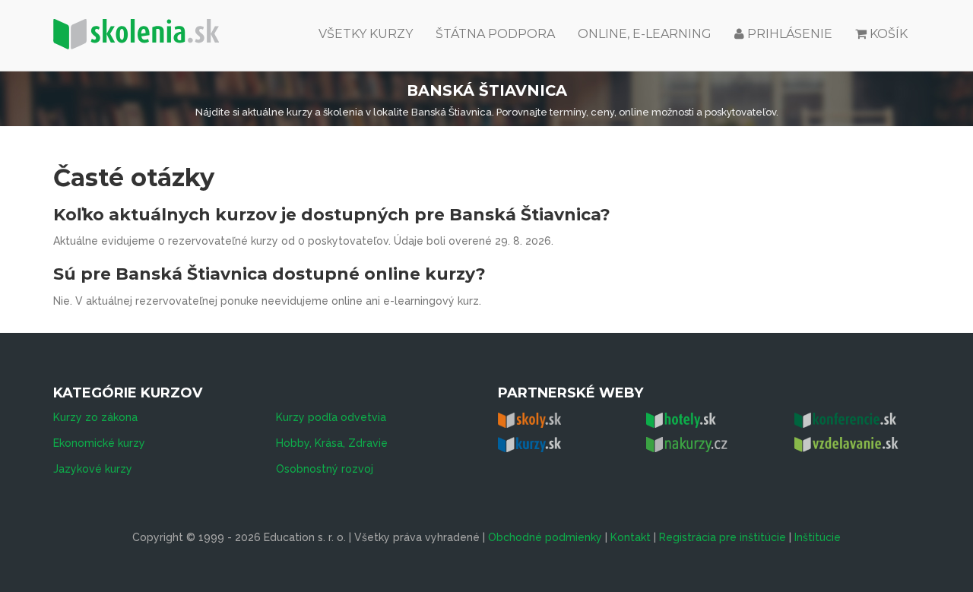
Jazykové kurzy (92, 469)
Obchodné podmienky (545, 537)
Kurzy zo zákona (95, 417)
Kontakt (630, 537)
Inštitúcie (817, 537)
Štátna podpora (495, 34)
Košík (889, 34)
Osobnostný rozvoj (324, 469)
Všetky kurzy (366, 34)
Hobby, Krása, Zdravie (332, 443)
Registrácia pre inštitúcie (722, 537)
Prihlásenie (788, 34)
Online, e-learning (645, 34)
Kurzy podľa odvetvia (331, 417)
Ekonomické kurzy (99, 443)
